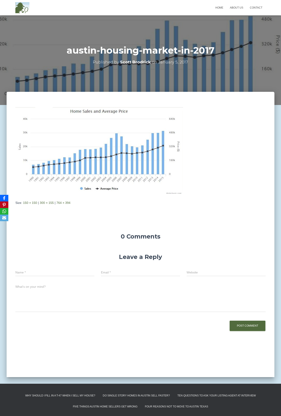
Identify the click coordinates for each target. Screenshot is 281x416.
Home (219, 7)
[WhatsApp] (4, 211)
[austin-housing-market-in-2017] (99, 150)
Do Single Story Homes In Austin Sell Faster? (136, 395)
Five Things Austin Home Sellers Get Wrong (105, 406)
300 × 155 (47, 202)
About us (236, 7)
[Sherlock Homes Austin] (22, 7)
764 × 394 (63, 202)
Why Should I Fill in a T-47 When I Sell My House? (60, 395)
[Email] (4, 218)
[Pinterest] (4, 204)
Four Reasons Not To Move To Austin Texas (176, 406)
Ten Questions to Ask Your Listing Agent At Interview (216, 395)
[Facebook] (4, 198)
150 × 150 (30, 202)
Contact (256, 7)
